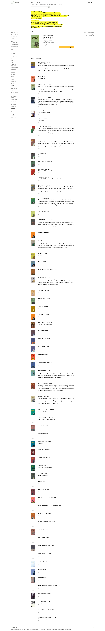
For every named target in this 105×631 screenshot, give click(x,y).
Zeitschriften (13, 117)
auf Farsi (12, 83)
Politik (12, 58)
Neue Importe (14, 32)
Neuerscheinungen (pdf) (88, 34)
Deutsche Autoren (14, 46)
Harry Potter (13, 70)
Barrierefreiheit (54, 629)
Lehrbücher (13, 74)
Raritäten (13, 38)
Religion (12, 62)
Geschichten (13, 69)
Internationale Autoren (15, 47)
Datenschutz (48, 629)
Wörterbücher (13, 81)
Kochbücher (13, 53)
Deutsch (12, 97)
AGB (39, 629)
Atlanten (12, 55)
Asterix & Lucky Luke (15, 86)
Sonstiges (13, 115)
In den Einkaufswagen (67, 47)
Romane (12, 78)
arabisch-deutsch (14, 92)
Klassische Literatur (15, 42)
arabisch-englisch (14, 94)
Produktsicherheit (61, 629)
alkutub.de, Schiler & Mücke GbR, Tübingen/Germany (28, 629)
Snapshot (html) (90, 35)
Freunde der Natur (14, 67)
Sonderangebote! (15, 36)
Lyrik (12, 49)
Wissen (12, 79)
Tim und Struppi (14, 88)
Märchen (12, 76)
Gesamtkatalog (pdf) (89, 32)
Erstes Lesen (13, 65)
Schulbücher (13, 104)
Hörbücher (13, 72)
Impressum (43, 629)
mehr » (39, 72)
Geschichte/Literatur (15, 56)
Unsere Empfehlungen (16, 34)
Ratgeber (13, 60)
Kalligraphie (13, 101)
